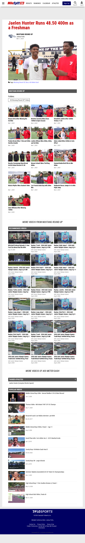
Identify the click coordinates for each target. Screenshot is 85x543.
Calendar (46, 3)
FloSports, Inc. (47, 515)
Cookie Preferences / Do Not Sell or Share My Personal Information (41, 527)
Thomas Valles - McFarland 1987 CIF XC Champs (41, 404)
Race (27, 82)
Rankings (37, 3)
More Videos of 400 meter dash (42, 371)
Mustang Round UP (24, 34)
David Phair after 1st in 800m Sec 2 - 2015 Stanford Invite (43, 438)
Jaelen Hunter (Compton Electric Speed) (21, 383)
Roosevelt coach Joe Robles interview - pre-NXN (40, 416)
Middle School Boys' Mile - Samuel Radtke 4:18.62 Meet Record (45, 393)
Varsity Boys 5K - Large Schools (35, 461)
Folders (11, 96)
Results (29, 3)
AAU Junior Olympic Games (38, 250)
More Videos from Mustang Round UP (42, 222)
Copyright (40, 515)
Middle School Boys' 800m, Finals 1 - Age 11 (39, 427)
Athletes (55, 3)
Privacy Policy (41, 524)
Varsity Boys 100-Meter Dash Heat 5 (37, 449)
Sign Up (66, 3)
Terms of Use (50, 524)
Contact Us (32, 524)
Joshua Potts (20, 37)
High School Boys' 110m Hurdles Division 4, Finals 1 (41, 483)
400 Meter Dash (34, 82)
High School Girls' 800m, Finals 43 (36, 494)
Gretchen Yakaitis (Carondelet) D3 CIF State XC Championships (45, 472)
